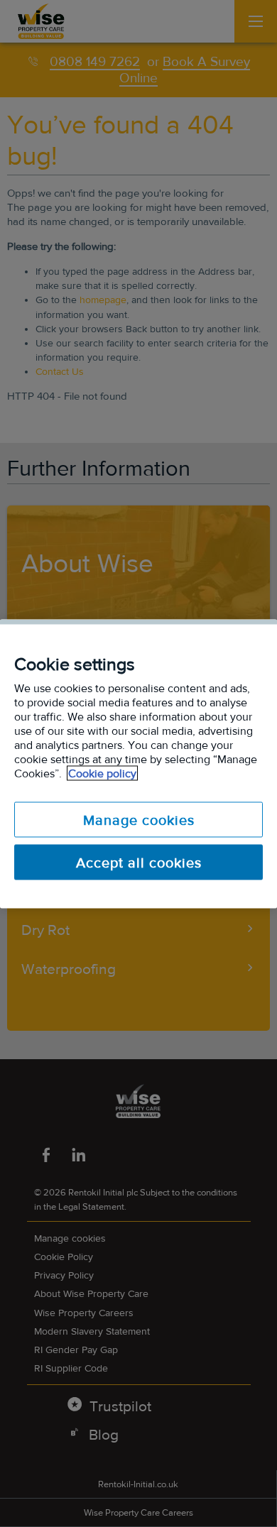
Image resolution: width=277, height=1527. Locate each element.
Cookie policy (102, 773)
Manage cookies (139, 819)
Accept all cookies (139, 862)
